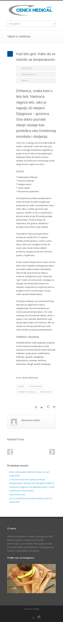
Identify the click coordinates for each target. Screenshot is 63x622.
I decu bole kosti (17, 494)
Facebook (33, 405)
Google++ (46, 405)
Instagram (37, 615)
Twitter (39, 405)
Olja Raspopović (28, 74)
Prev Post (10, 452)
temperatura (46, 391)
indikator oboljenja (26, 391)
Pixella (36, 608)
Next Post (52, 452)
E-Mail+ (52, 405)
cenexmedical (35, 386)
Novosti (25, 80)
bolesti (21, 386)
